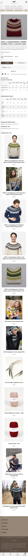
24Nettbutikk (16, 550)
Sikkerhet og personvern (20, 537)
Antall (16, 56)
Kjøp (8, 62)
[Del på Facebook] (2, 74)
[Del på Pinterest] (5, 74)
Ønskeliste (21, 62)
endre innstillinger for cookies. (6, 548)
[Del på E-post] (8, 74)
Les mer (23, 547)
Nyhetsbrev (14, 540)
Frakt (4, 537)
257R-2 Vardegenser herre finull (7, 57)
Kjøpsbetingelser (10, 537)
